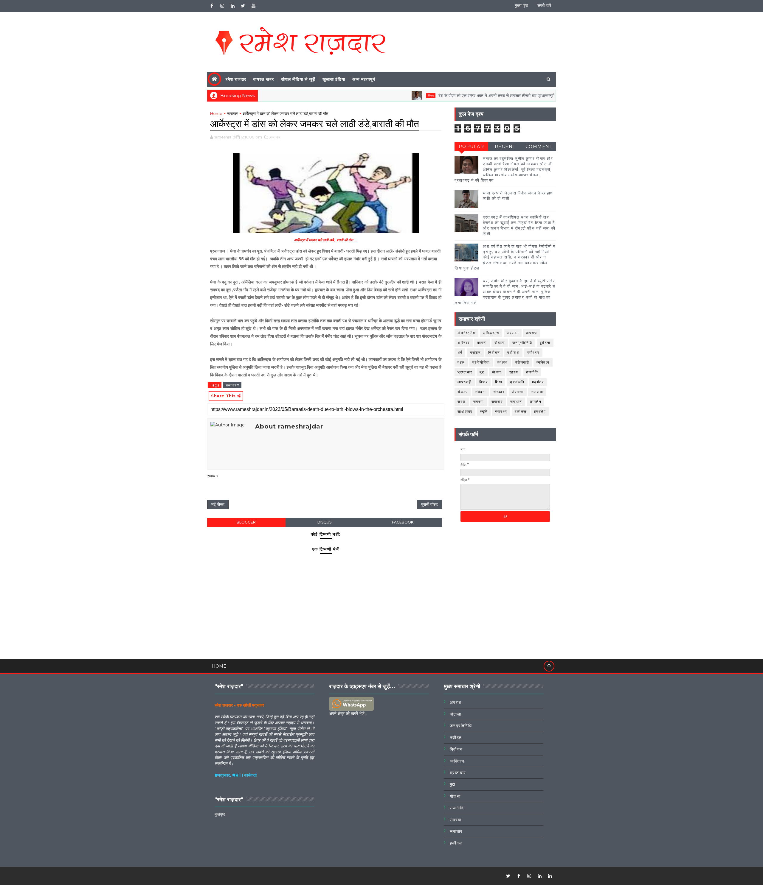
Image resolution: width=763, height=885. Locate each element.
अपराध (531, 333)
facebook (402, 522)
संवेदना (480, 391)
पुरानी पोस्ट (429, 504)
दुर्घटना (545, 342)
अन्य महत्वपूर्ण (364, 79)
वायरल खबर (263, 79)
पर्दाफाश (513, 352)
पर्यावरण (533, 352)
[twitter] (242, 5)
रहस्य (513, 372)
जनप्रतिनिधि (522, 342)
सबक (462, 401)
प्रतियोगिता (481, 362)
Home (216, 113)
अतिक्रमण (491, 333)
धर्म (460, 352)
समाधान (516, 401)
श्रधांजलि (517, 382)
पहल (461, 362)
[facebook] (211, 5)
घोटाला (499, 342)
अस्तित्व (464, 342)
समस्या (478, 401)
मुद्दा (482, 372)
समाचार (232, 113)
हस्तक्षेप (540, 411)
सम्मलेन (536, 401)
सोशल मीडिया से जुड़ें (298, 79)
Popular (471, 146)
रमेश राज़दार (236, 79)
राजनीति (532, 372)
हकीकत (521, 411)
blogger (246, 522)
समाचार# (232, 385)
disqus (324, 522)
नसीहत (475, 352)
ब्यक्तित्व (543, 362)
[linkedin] (232, 5)
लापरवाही (465, 382)
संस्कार (498, 391)
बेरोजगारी (522, 362)
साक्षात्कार (465, 411)
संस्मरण (518, 391)
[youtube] (253, 5)
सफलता (537, 391)
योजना (497, 372)
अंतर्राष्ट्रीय (466, 333)
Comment (539, 146)
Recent (505, 146)
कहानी (482, 342)
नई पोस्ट (217, 504)
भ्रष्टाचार (465, 372)
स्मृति (484, 411)
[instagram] (222, 5)
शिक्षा (498, 382)
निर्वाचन (494, 352)
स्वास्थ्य (501, 411)
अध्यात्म (513, 333)
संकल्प (463, 391)
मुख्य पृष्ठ (521, 5)
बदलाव (502, 362)
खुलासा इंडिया (333, 79)
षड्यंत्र (538, 382)
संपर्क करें (544, 5)
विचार (410, 95)
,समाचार (274, 137)
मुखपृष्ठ (220, 814)
